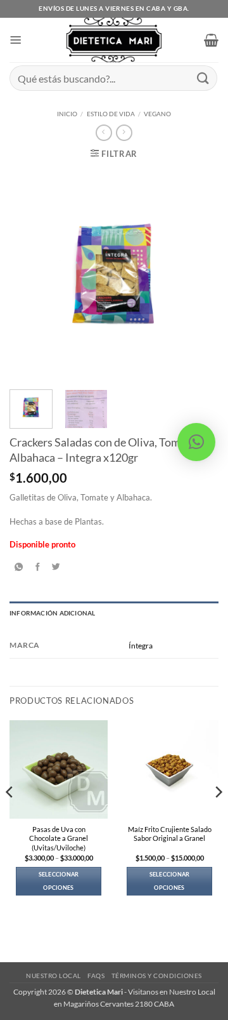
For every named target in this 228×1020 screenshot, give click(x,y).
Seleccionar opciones (59, 881)
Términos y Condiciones (156, 975)
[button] (16, 40)
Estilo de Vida (111, 113)
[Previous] (29, 275)
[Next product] (103, 132)
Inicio (67, 113)
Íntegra (141, 645)
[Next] (198, 275)
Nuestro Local (53, 975)
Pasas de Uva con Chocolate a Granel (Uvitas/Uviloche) (58, 838)
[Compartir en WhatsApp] (18, 567)
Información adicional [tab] (52, 613)
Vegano (157, 113)
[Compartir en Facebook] (37, 567)
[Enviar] (203, 77)
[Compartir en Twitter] (56, 567)
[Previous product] (124, 132)
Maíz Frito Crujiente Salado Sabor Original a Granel (170, 834)
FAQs (95, 975)
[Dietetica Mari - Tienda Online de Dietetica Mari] (114, 40)
